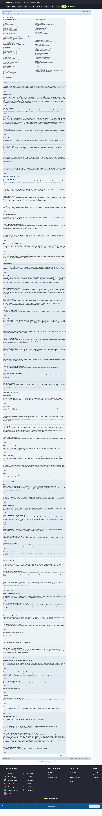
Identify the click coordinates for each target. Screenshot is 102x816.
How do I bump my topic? (8, 63)
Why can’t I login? (6, 25)
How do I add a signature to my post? (10, 51)
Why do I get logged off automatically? (10, 29)
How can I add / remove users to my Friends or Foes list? (46, 41)
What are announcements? (8, 73)
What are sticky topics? (8, 74)
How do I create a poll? (7, 52)
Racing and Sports (52, 777)
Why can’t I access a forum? (9, 56)
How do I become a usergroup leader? (42, 25)
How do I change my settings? (9, 34)
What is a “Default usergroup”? (41, 28)
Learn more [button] (51, 806)
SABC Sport (50, 775)
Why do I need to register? (8, 20)
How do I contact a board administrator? (43, 71)
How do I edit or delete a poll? (9, 54)
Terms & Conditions (75, 777)
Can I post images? (7, 71)
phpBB (18, 218)
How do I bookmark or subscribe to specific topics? (45, 55)
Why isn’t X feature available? (40, 69)
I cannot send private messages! (41, 33)
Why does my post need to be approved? (11, 62)
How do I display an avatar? (8, 42)
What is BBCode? (6, 67)
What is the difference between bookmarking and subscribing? (47, 54)
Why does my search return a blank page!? (43, 48)
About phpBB (34, 719)
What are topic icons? (7, 77)
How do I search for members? (41, 49)
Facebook (95, 772)
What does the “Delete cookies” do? (10, 30)
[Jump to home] (13, 2)
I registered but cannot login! (8, 24)
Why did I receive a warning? (9, 58)
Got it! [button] (94, 806)
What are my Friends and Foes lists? (42, 40)
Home (8, 6)
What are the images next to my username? (11, 40)
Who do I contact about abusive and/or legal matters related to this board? (49, 70)
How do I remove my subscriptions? (42, 58)
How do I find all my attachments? (41, 63)
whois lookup (30, 736)
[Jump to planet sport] (32, 2)
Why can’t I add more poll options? (10, 53)
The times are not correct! (8, 37)
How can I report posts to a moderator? (11, 59)
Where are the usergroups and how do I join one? (44, 24)
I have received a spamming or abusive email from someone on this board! (49, 36)
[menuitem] (10, 11)
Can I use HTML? (6, 68)
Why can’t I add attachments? (9, 57)
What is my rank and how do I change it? (11, 43)
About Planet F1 (74, 772)
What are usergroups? (39, 23)
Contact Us (72, 775)
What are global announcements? (9, 72)
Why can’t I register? (7, 23)
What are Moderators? (39, 22)
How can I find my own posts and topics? (43, 50)
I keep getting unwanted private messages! (43, 34)
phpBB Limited (39, 718)
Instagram (95, 777)
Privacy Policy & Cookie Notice (76, 780)
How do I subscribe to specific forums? (42, 57)
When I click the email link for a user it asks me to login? (14, 44)
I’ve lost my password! (7, 28)
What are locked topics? (8, 76)
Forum (64, 6)
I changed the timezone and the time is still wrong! (13, 38)
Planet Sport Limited (60, 801)
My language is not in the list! (9, 39)
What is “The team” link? (40, 29)
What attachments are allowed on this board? (44, 62)
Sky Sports (50, 772)
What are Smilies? (6, 70)
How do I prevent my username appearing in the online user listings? (16, 36)
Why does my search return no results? (43, 46)
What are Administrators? (40, 20)
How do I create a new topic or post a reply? (11, 48)
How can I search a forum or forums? (42, 45)
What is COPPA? (6, 22)
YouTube (95, 780)
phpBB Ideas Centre (7, 727)
